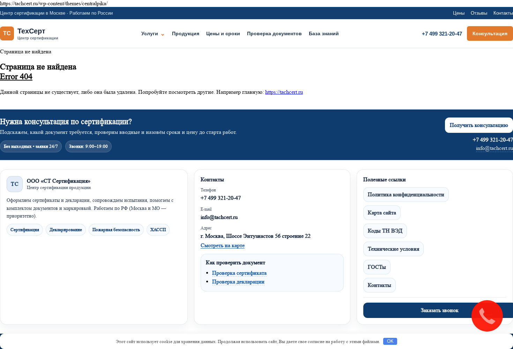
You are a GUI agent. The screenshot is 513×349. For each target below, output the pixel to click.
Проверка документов (274, 33)
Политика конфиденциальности (406, 194)
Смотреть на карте (223, 245)
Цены (458, 13)
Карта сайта (382, 212)
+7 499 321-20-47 (442, 34)
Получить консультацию (479, 125)
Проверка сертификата (239, 273)
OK (390, 341)
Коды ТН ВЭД (385, 230)
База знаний (324, 33)
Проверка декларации (238, 281)
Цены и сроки (223, 33)
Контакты (503, 13)
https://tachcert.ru (284, 92)
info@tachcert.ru (494, 148)
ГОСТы (377, 267)
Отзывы (479, 13)
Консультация (490, 33)
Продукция (185, 33)
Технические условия (393, 248)
